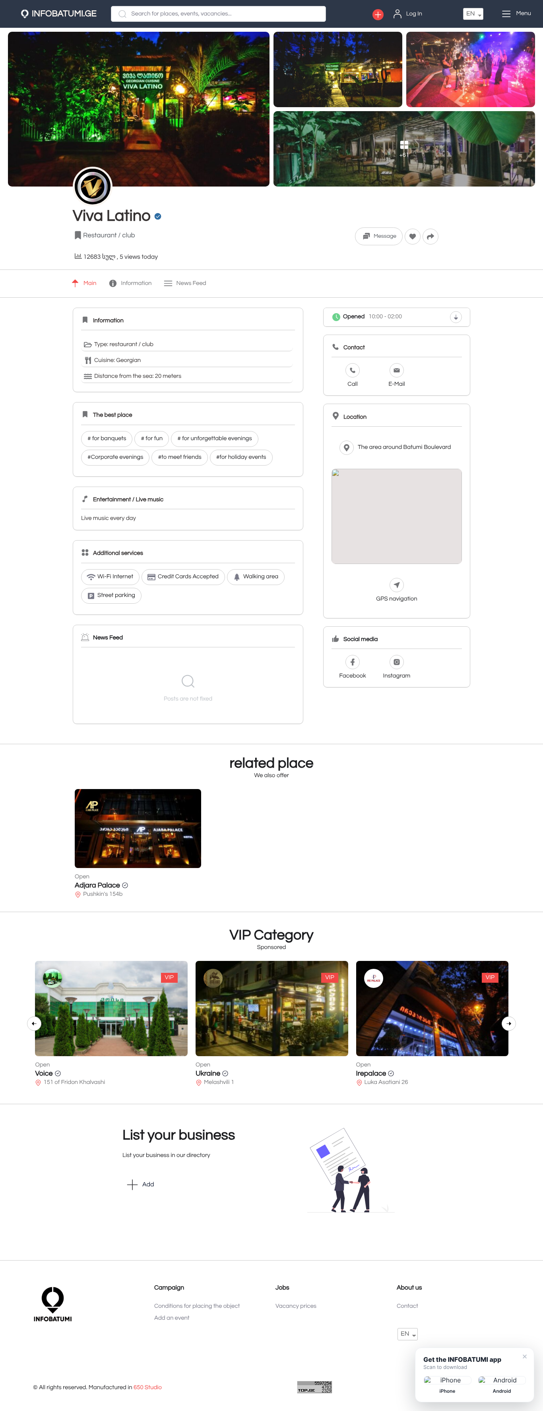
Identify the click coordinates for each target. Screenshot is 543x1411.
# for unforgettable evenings (214, 439)
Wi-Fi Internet (115, 577)
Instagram (397, 676)
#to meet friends (179, 457)
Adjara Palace (97, 885)
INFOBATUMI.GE (64, 13)
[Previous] (34, 1023)
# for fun (152, 439)
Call (352, 384)
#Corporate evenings (115, 457)
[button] (378, 14)
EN (470, 14)
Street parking (116, 596)
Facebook (352, 676)
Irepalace (371, 1073)
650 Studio (148, 1388)
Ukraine (208, 1073)
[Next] (509, 1023)
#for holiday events (241, 457)
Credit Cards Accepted (188, 577)
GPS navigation (396, 599)
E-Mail (396, 384)
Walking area (260, 577)
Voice (43, 1073)
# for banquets (106, 439)
